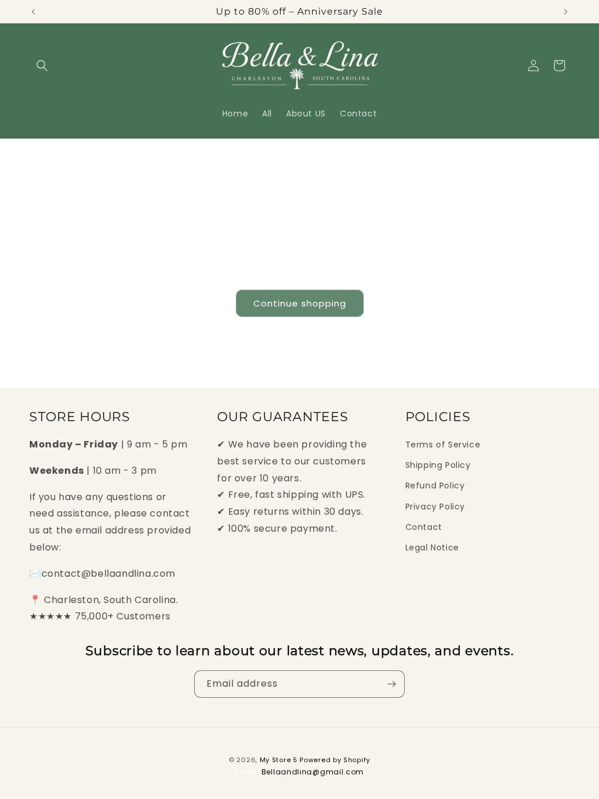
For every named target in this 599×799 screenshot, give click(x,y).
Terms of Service (443, 444)
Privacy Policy (435, 506)
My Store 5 (279, 759)
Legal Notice (432, 547)
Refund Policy (435, 485)
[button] (42, 65)
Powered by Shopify (335, 759)
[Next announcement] (566, 12)
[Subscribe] (391, 684)
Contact (423, 527)
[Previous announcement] (33, 12)
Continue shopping (299, 303)
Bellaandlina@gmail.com (312, 772)
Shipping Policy (438, 465)
